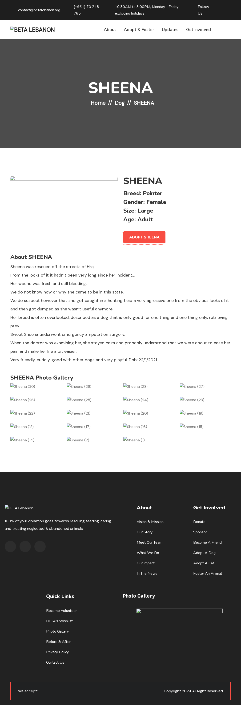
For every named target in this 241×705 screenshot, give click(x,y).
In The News (147, 573)
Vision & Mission (150, 521)
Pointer (152, 193)
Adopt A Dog (204, 552)
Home (98, 102)
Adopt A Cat (203, 563)
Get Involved (198, 29)
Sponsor (200, 532)
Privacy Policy (57, 652)
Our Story (145, 532)
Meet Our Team (149, 542)
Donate (199, 521)
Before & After (58, 641)
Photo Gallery (57, 631)
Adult (145, 219)
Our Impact (146, 563)
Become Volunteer (61, 610)
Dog (120, 102)
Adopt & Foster (139, 29)
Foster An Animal (207, 573)
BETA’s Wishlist (59, 621)
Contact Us (55, 662)
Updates (170, 29)
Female (156, 202)
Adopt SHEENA (144, 237)
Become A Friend (207, 542)
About (110, 29)
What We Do (148, 552)
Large (145, 210)
